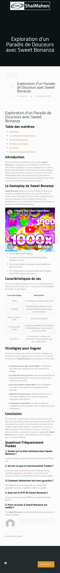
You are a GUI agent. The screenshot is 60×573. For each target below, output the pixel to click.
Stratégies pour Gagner (18, 143)
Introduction (14, 131)
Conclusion (13, 147)
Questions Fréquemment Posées (22, 151)
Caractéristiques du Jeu (18, 139)
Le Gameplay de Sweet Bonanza (22, 135)
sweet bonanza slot (26, 470)
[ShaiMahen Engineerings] (30, 5)
